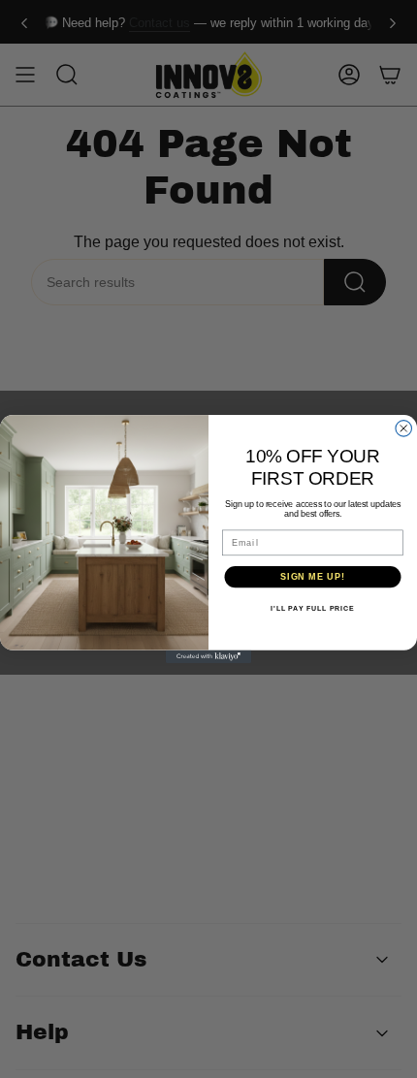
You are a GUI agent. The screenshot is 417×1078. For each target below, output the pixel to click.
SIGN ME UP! (312, 576)
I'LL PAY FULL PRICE (313, 609)
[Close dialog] (404, 429)
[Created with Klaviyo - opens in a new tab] (208, 656)
